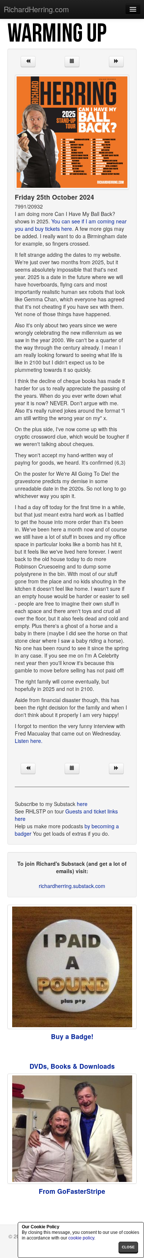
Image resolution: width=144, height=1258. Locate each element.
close (128, 1247)
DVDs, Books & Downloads (72, 1066)
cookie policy (81, 1238)
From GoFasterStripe (72, 1191)
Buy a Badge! (72, 1036)
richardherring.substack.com (72, 886)
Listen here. (28, 740)
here (82, 803)
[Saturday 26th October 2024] (116, 61)
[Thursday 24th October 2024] (28, 61)
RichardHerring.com (36, 9)
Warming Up (56, 33)
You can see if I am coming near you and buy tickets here (71, 224)
